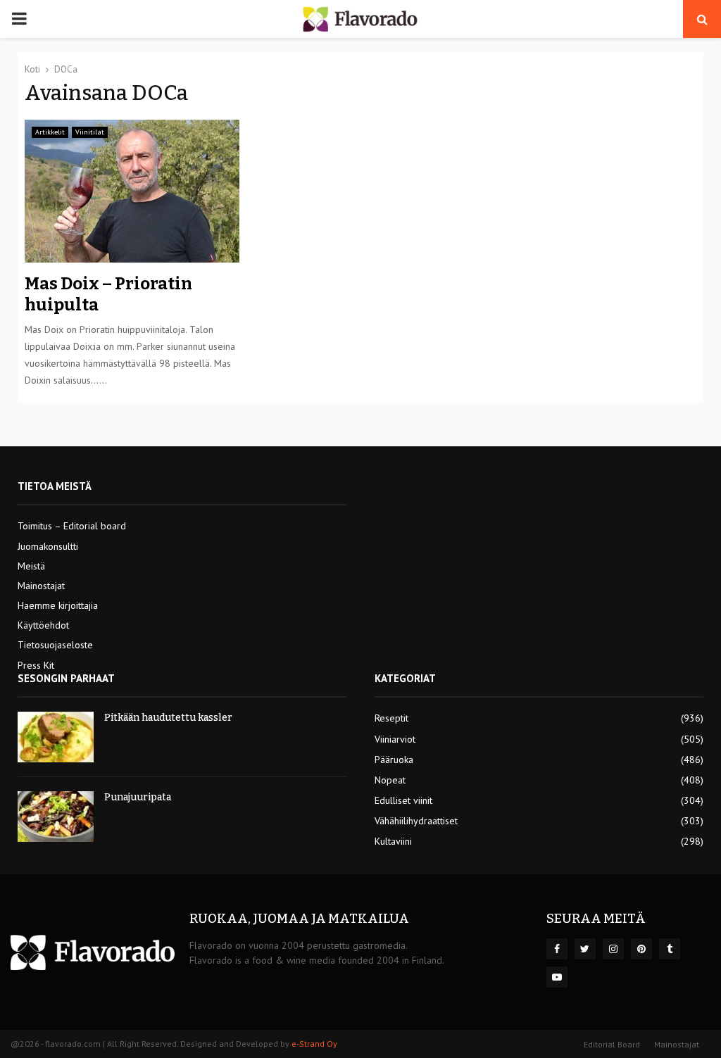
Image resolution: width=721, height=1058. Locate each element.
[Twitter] (585, 948)
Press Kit (36, 665)
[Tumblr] (669, 948)
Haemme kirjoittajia (58, 605)
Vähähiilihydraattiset (416, 820)
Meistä (31, 566)
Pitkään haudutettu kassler (168, 718)
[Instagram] (613, 948)
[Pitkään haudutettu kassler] (56, 737)
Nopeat (390, 780)
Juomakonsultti (48, 546)
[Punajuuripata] (56, 816)
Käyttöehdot (43, 625)
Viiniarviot (395, 739)
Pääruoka (394, 759)
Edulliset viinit (403, 800)
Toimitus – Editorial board (72, 525)
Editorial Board (612, 1044)
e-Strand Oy (314, 1043)
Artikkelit (50, 132)
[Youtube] (557, 977)
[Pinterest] (641, 948)
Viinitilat (89, 132)
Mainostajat (41, 585)
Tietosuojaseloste (55, 644)
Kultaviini (393, 841)
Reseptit (391, 718)
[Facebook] (557, 948)
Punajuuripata (137, 797)
